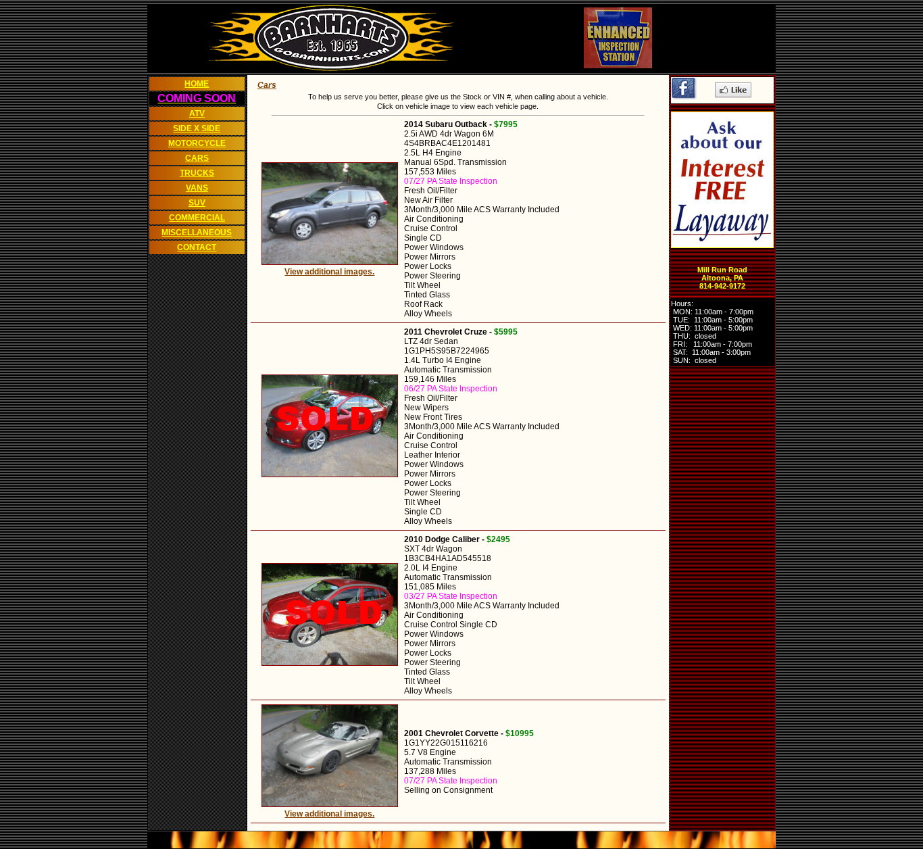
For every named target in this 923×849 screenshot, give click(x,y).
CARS (197, 158)
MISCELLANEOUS (196, 232)
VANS (197, 188)
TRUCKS (197, 173)
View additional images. (329, 271)
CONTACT (196, 247)
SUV (197, 203)
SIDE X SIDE (196, 128)
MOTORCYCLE (197, 143)
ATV (197, 113)
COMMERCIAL (197, 217)
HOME (196, 84)
